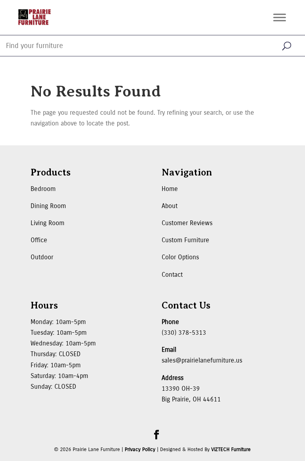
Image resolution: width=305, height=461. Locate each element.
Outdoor (42, 257)
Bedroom (43, 189)
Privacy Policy (140, 449)
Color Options (180, 257)
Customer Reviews (187, 223)
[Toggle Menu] (279, 17)
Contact (172, 274)
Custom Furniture (185, 240)
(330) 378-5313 (184, 332)
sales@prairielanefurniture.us (202, 360)
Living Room (47, 223)
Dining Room (48, 206)
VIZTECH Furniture (231, 449)
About (170, 206)
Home (170, 189)
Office (39, 240)
